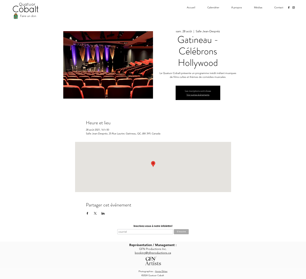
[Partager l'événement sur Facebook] (87, 213)
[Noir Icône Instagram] (293, 7)
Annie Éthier (161, 271)
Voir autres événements (197, 95)
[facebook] (288, 7)
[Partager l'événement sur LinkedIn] (103, 213)
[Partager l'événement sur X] (95, 213)
